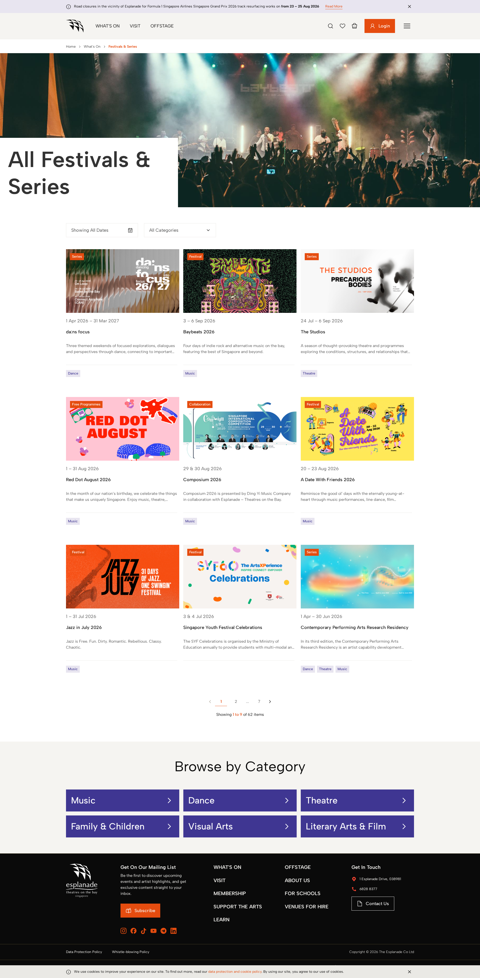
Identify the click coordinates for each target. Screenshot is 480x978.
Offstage (162, 26)
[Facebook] (133, 931)
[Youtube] (153, 931)
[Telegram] (163, 931)
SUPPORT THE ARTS (238, 907)
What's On (108, 26)
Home (71, 46)
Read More (333, 6)
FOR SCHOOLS (302, 893)
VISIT (220, 880)
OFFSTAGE (298, 867)
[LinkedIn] (173, 931)
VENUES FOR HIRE (306, 907)
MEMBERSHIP (230, 893)
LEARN (222, 920)
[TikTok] (143, 931)
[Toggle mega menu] (407, 26)
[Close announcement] (409, 6)
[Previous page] (210, 702)
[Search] (331, 26)
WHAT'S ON (227, 867)
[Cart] (355, 26)
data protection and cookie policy (235, 972)
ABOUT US (297, 880)
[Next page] (270, 702)
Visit (135, 26)
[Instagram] (123, 931)
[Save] (343, 26)
